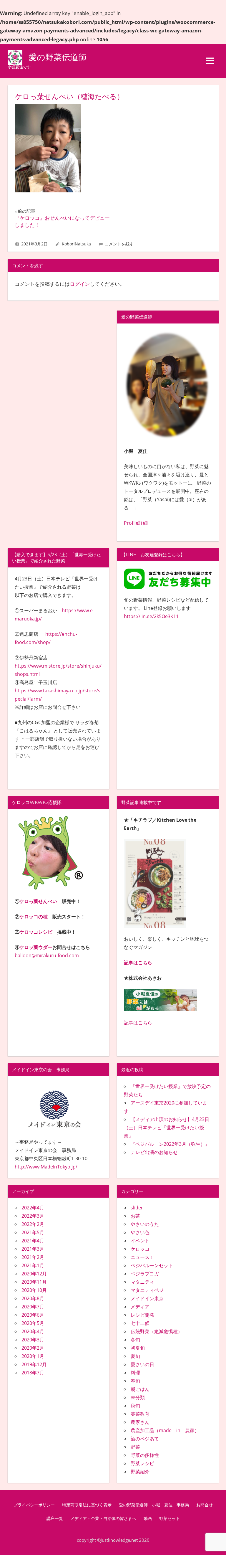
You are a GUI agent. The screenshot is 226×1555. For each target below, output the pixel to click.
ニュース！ (142, 1257)
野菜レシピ (142, 1463)
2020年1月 (32, 1356)
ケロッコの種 (33, 916)
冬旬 (135, 1339)
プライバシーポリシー (34, 1505)
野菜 (135, 1447)
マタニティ (142, 1282)
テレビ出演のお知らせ (154, 1152)
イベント (140, 1240)
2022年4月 (32, 1207)
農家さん (140, 1422)
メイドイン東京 (147, 1298)
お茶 (135, 1216)
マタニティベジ (147, 1290)
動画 (148, 1518)
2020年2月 (32, 1348)
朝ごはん (140, 1389)
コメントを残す (119, 244)
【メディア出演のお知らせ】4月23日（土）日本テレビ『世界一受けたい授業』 (166, 1127)
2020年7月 (32, 1306)
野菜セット (169, 1518)
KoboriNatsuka (76, 244)
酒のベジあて (145, 1438)
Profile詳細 (136, 523)
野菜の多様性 (145, 1455)
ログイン (80, 283)
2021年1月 (32, 1265)
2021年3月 (32, 1249)
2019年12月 (34, 1364)
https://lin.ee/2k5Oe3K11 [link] (151, 616)
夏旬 (135, 1356)
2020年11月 (34, 1282)
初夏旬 (138, 1348)
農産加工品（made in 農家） (165, 1430)
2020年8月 (32, 1298)
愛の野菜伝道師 (58, 57)
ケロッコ (140, 1249)
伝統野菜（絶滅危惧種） (156, 1331)
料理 (135, 1372)
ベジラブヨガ (145, 1273)
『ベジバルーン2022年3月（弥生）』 (170, 1144)
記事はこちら (138, 962)
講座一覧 (54, 1518)
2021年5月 (32, 1232)
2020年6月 (32, 1315)
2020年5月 (32, 1323)
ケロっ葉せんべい (38, 901)
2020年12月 (34, 1273)
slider (137, 1207)
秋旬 (135, 1405)
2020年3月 (32, 1339)
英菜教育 (140, 1414)
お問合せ (204, 1505)
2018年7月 (32, 1372)
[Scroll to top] (215, 1544)
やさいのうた (145, 1224)
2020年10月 (34, 1290)
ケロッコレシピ (35, 932)
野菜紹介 (140, 1471)
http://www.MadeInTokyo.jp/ (46, 1166)
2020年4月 (32, 1331)
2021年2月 (32, 1257)
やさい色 (140, 1232)
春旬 (135, 1381)
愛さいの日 (142, 1364)
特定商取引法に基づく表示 (87, 1505)
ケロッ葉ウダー (35, 947)
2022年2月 (32, 1224)
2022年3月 (32, 1216)
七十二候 (140, 1323)
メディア (140, 1306)
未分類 (138, 1397)
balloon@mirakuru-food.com (47, 955)
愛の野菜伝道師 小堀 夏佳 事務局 (154, 1505)
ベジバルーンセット (152, 1265)
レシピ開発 (142, 1315)
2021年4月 (32, 1240)
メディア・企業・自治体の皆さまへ (103, 1518)
